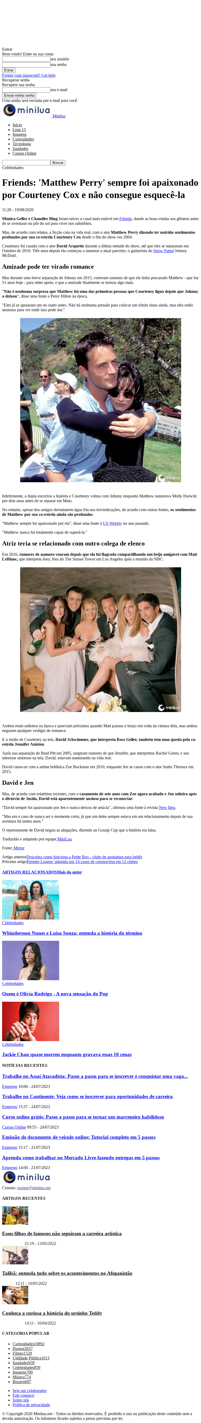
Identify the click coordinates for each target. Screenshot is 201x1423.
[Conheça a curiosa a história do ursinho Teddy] (15, 1303)
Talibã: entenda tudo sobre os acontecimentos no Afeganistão (67, 1273)
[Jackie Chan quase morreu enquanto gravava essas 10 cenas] (30, 1039)
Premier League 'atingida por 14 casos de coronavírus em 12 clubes (82, 861)
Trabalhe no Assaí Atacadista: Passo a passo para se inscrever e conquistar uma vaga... (95, 1076)
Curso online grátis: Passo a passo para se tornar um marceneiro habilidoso (83, 1117)
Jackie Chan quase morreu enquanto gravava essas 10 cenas (67, 1054)
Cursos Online (24, 153)
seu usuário (60, 59)
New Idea (167, 807)
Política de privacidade (31, 1405)
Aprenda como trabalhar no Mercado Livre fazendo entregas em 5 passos (81, 1157)
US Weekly (112, 523)
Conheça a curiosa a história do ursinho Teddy (52, 1313)
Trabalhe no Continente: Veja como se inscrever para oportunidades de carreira (87, 1096)
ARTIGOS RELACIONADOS (29, 872)
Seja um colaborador (30, 1390)
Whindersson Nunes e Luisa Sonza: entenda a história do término (72, 933)
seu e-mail (59, 89)
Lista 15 (19, 129)
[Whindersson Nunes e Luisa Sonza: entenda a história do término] (30, 918)
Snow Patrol (163, 250)
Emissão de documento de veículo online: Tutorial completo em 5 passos (78, 1137)
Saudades (20, 148)
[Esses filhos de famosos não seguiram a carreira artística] (15, 1223)
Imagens (19, 134)
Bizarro (8, 1283)
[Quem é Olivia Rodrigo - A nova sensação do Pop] (30, 979)
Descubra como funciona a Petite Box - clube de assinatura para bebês (84, 857)
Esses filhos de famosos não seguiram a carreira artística (62, 1233)
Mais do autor (69, 872)
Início (17, 125)
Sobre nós (21, 1400)
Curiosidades (23, 139)
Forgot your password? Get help (28, 75)
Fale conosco (23, 1395)
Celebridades (13, 923)
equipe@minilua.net (34, 1188)
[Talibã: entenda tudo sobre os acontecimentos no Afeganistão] (15, 1263)
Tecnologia (22, 144)
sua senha (58, 64)
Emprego (9, 1086)
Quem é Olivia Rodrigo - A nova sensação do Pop (55, 993)
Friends (125, 218)
